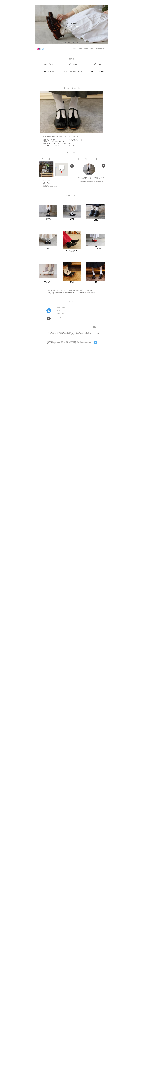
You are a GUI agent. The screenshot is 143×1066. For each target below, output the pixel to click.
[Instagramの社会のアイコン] (38, 49)
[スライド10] (77, 42)
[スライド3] (68, 42)
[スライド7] (73, 42)
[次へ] (106, 24)
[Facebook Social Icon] (40, 49)
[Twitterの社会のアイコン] (42, 49)
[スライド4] (69, 42)
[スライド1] (65, 42)
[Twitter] (95, 342)
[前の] (36, 24)
